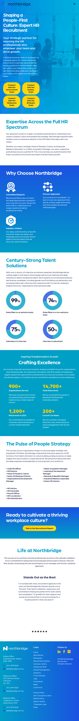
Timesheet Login (40, 704)
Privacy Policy (38, 692)
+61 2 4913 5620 (12, 665)
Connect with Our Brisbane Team (31, 101)
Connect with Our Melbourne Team (12, 101)
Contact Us (37, 687)
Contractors (38, 681)
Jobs (35, 679)
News (35, 684)
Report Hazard (39, 701)
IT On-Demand (39, 676)
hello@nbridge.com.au (15, 669)
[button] (74, 4)
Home (35, 652)
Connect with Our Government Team (11, 88)
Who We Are (38, 655)
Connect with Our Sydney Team (31, 88)
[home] (16, 3)
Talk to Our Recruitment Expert (39, 528)
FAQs (35, 707)
